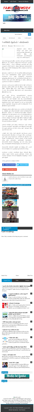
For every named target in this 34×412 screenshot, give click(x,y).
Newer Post (4, 275)
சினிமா (23, 45)
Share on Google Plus (11, 169)
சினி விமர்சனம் (18, 45)
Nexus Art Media (23, 1)
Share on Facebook (10, 164)
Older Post (30, 275)
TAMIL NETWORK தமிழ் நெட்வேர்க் (22, 408)
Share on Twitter (24, 164)
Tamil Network (22, 410)
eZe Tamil (13, 1)
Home (6, 1)
